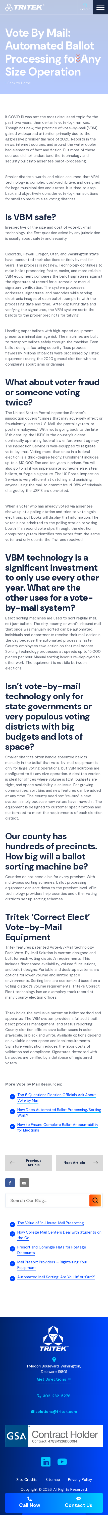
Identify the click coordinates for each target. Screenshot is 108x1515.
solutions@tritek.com (56, 1411)
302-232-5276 (56, 1396)
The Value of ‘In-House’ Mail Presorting (50, 1222)
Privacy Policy (80, 1479)
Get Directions (51, 1379)
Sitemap (52, 1479)
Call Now (29, 1505)
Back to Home (19, 83)
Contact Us (78, 1505)
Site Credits (26, 1479)
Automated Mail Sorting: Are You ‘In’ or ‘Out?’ (56, 1277)
